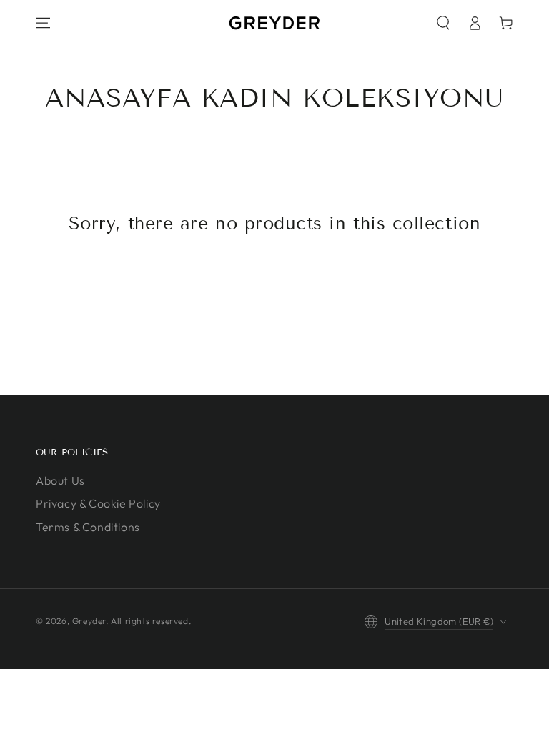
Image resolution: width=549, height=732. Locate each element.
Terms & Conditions (88, 527)
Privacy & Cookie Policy (98, 503)
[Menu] (43, 23)
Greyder (89, 620)
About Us (60, 480)
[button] (443, 23)
